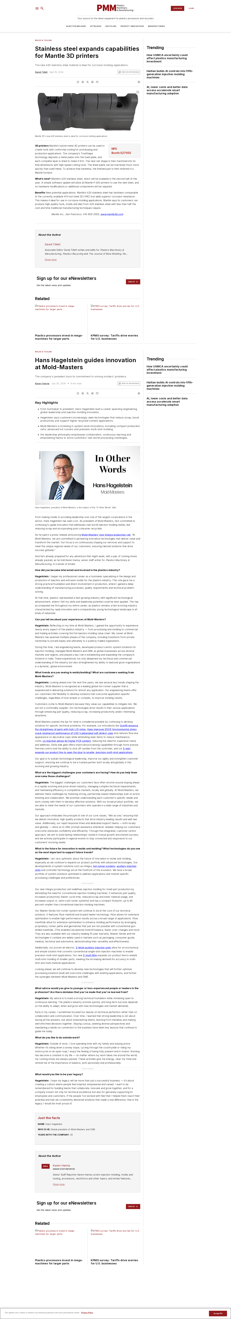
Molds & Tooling (43, 40)
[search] (42, 8)
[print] (139, 82)
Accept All (218, 1313)
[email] (97, 82)
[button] (37, 8)
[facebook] (78, 82)
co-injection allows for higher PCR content (67, 741)
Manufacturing (156, 26)
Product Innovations (132, 26)
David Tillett (41, 72)
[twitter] (87, 82)
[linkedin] (82, 82)
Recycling (110, 26)
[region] (115, 1313)
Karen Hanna (42, 383)
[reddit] (92, 82)
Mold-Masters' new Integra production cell (106, 534)
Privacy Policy (87, 1313)
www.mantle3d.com (111, 214)
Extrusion (95, 26)
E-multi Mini (90, 955)
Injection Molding (76, 26)
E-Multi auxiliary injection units (93, 947)
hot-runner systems (104, 866)
